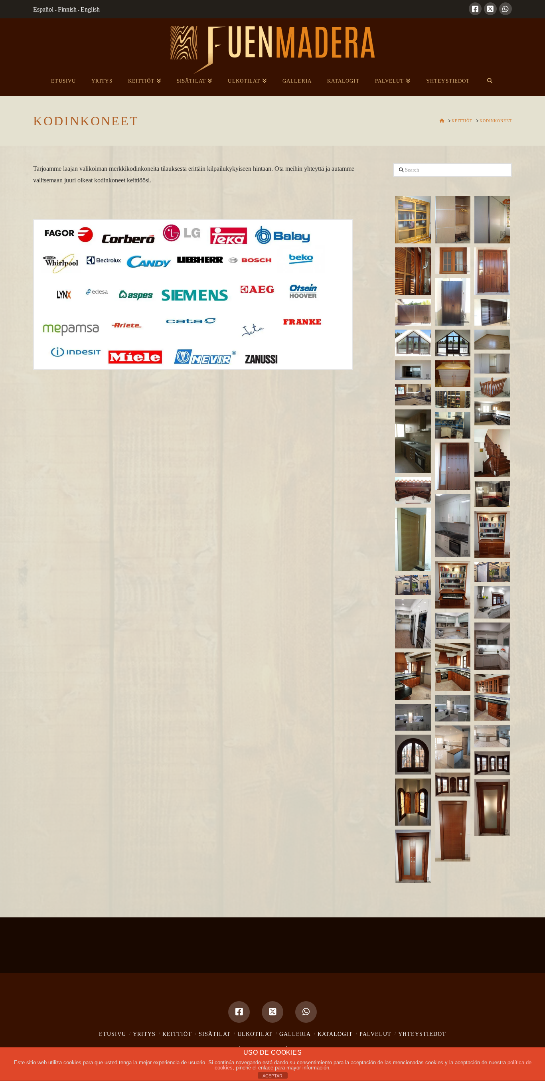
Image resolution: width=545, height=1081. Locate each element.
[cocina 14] (452, 708)
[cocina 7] (492, 602)
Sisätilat (215, 1034)
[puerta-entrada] (492, 271)
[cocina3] (492, 413)
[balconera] (412, 343)
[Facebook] (475, 8)
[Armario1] (492, 364)
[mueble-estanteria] (492, 312)
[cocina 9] (452, 626)
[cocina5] (492, 494)
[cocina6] (452, 525)
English (90, 9)
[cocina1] (412, 441)
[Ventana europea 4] (412, 755)
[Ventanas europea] (412, 802)
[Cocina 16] (492, 736)
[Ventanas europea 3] (452, 784)
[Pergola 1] (492, 572)
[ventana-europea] (412, 271)
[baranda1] (492, 453)
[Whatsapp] (505, 8)
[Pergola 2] (412, 585)
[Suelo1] (492, 340)
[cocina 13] (492, 697)
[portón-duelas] (412, 312)
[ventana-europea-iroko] (452, 260)
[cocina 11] (452, 667)
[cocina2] (412, 395)
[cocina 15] (412, 717)
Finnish (67, 9)
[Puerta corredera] (412, 856)
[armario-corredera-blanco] (492, 219)
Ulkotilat (254, 1034)
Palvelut (375, 1034)
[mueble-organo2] (452, 585)
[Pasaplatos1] (412, 370)
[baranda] (492, 387)
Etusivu (112, 1034)
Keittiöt (177, 1034)
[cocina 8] (412, 624)
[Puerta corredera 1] (452, 831)
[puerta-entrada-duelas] (452, 302)
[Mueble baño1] (452, 373)
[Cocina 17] (452, 747)
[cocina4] (452, 425)
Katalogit (335, 1034)
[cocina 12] (412, 676)
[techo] (412, 490)
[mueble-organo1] (492, 534)
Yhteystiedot (422, 1034)
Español (44, 9)
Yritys (144, 1034)
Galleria (295, 1034)
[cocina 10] (492, 646)
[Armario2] (412, 539)
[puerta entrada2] (452, 466)
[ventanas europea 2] (492, 763)
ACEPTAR (272, 1075)
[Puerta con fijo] (492, 807)
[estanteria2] (452, 399)
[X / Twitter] (490, 8)
